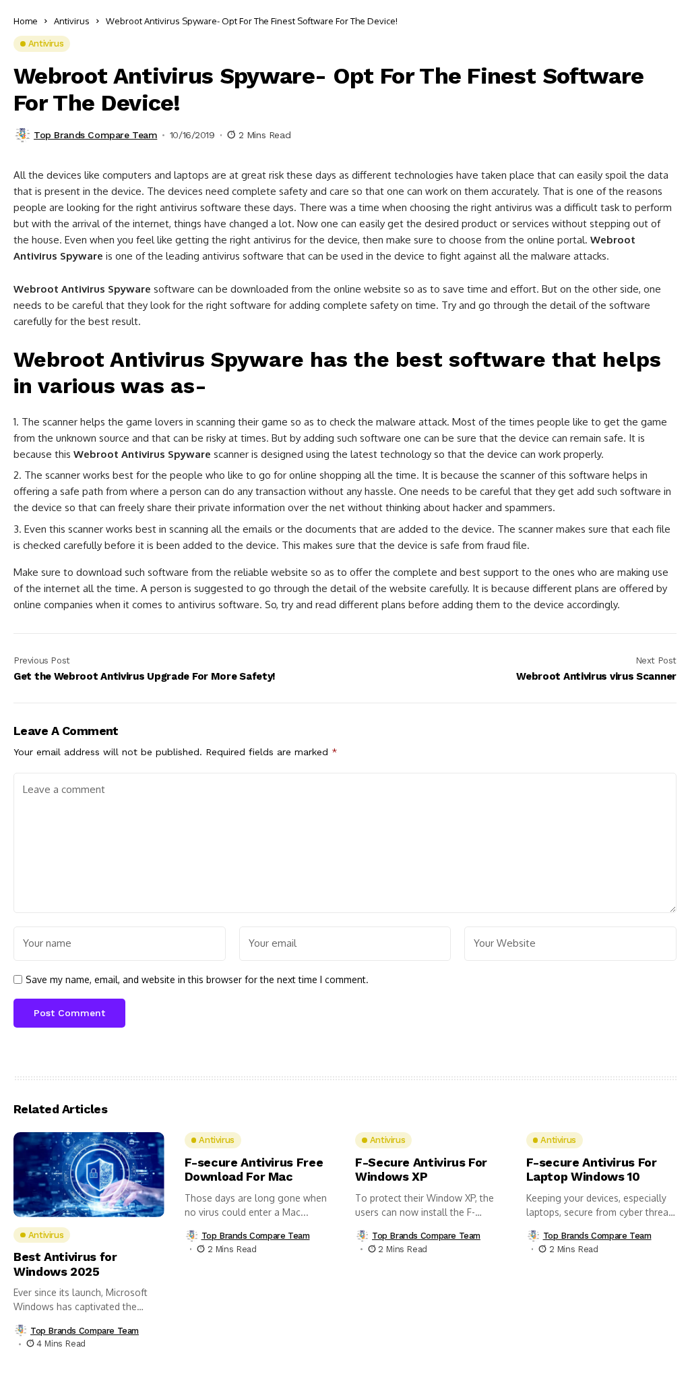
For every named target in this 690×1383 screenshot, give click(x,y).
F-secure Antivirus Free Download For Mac (254, 1169)
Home (25, 21)
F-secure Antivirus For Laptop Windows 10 (591, 1169)
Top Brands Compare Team (95, 134)
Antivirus (72, 21)
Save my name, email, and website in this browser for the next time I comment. (197, 979)
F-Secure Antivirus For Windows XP (421, 1169)
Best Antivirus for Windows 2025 (65, 1263)
